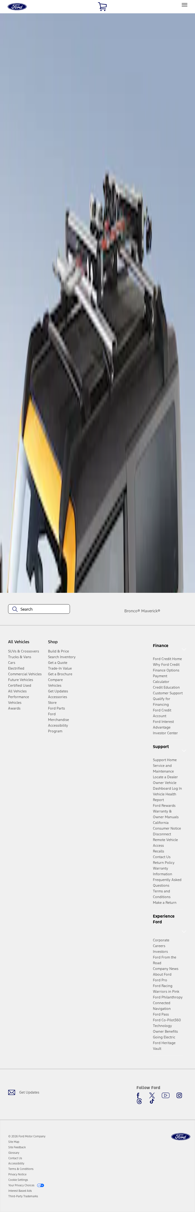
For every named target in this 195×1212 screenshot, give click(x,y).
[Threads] (139, 1101)
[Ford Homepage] (180, 1136)
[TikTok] (152, 1101)
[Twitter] (152, 1095)
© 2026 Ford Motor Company (26, 1136)
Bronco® (132, 610)
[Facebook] (139, 1095)
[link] (13, 1142)
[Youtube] (166, 1095)
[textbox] (39, 609)
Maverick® (150, 610)
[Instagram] (179, 1095)
